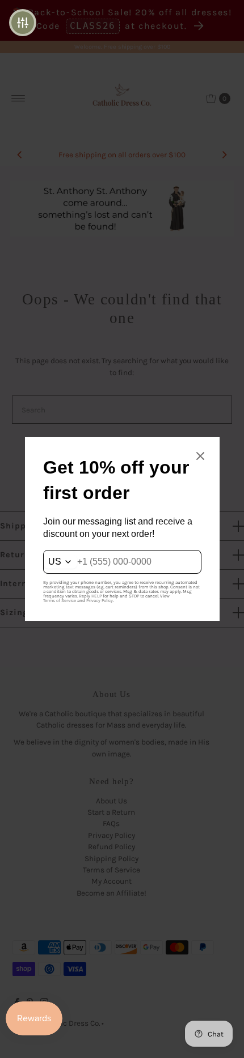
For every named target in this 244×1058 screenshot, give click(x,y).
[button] (22, 22)
